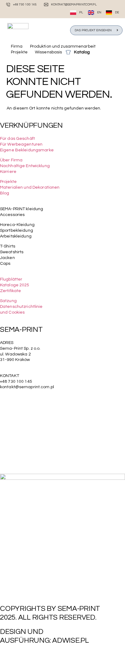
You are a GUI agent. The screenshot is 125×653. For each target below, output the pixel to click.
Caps (5, 263)
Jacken (7, 258)
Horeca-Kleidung (17, 225)
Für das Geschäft (17, 138)
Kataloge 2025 (14, 285)
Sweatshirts (11, 252)
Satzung (8, 301)
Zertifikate (10, 291)
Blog (4, 193)
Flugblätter (11, 279)
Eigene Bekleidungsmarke (27, 150)
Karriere (8, 172)
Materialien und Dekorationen (29, 187)
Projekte (8, 182)
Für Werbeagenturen (21, 144)
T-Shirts (7, 246)
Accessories (12, 215)
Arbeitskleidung (16, 236)
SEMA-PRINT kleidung (21, 209)
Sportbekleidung (16, 230)
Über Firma (11, 160)
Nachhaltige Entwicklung (25, 166)
